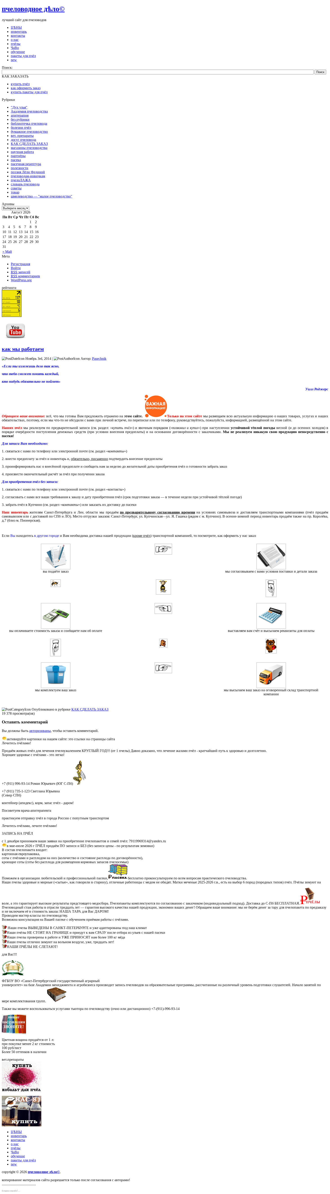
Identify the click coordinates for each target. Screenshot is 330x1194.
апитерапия (20, 115)
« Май (7, 251)
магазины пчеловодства (29, 148)
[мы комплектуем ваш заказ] (55, 687)
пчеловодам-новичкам (28, 176)
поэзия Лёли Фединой (28, 172)
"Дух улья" (19, 107)
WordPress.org (21, 280)
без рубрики (20, 119)
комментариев (25, 276)
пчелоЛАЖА (21, 180)
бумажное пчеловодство (29, 131)
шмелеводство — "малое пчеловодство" (41, 196)
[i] (163, 553)
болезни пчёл (21, 127)
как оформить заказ (25, 88)
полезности (19, 168)
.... (19, 1191)
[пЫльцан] (163, 593)
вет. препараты (22, 136)
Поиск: (7, 67)
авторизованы (40, 731)
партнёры (18, 156)
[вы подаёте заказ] (55, 568)
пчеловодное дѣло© (33, 9)
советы (16, 188)
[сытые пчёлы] (56, 586)
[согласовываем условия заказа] (271, 568)
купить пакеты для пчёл (29, 92)
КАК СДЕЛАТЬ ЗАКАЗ (29, 144)
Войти (16, 268)
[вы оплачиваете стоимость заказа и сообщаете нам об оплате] (55, 627)
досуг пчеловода (23, 140)
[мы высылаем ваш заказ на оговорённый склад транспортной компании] (271, 687)
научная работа (22, 152)
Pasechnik (99, 358)
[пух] (271, 652)
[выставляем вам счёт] (271, 627)
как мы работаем (23, 349)
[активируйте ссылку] (118, 878)
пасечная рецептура (26, 164)
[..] (55, 655)
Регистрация (20, 264)
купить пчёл (20, 84)
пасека (16, 160)
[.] (271, 596)
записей (20, 272)
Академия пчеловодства (29, 111)
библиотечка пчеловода (29, 123)
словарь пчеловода (25, 184)
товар (15, 192)
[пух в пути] (163, 646)
